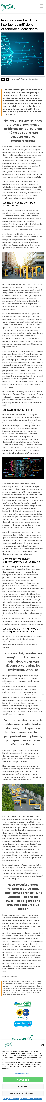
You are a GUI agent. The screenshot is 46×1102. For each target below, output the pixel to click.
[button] (42, 1045)
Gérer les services (22, 1073)
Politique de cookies (11, 1099)
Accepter (23, 1080)
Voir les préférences (23, 1093)
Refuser (23, 1086)
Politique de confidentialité (31, 1099)
